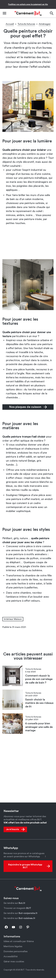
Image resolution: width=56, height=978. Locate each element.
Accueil (10, 24)
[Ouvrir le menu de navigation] (4, 13)
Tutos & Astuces (26, 24)
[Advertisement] (28, 243)
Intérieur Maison (13, 619)
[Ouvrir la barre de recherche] (51, 13)
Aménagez (44, 24)
